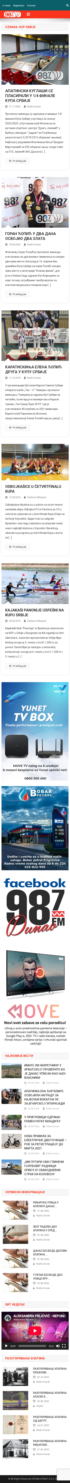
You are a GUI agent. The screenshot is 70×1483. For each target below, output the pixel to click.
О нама (6, 5)
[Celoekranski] (64, 1346)
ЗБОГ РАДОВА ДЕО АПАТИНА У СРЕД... (45, 1228)
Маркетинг (18, 5)
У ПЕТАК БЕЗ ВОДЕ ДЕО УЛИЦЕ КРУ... (48, 1276)
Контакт (31, 5)
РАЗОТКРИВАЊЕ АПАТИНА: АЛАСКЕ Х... (50, 1394)
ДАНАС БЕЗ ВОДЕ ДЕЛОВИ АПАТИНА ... (50, 1252)
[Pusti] (6, 1346)
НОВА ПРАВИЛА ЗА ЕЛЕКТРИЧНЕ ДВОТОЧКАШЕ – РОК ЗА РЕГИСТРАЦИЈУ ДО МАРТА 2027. (45, 1142)
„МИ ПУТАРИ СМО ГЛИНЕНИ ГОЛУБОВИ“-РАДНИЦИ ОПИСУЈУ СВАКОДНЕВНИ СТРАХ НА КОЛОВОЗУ (44, 1168)
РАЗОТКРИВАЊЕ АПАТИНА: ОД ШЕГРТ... (50, 1418)
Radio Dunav (34, 106)
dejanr (39, 1405)
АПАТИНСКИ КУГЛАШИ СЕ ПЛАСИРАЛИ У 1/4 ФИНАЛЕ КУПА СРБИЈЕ (30, 96)
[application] (35, 1331)
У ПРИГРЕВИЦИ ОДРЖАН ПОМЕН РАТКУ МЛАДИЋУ (42, 1119)
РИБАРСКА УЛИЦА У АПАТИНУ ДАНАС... (46, 1204)
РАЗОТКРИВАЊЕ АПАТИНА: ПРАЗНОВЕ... (50, 1370)
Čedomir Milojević (36, 497)
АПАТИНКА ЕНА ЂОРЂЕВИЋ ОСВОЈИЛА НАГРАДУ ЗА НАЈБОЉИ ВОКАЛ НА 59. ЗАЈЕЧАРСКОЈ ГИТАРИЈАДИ (44, 1097)
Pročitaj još (19, 161)
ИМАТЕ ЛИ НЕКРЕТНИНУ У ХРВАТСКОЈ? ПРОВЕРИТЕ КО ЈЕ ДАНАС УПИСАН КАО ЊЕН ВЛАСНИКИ (45, 1071)
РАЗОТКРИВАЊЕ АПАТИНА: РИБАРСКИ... (50, 1443)
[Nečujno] (58, 1346)
